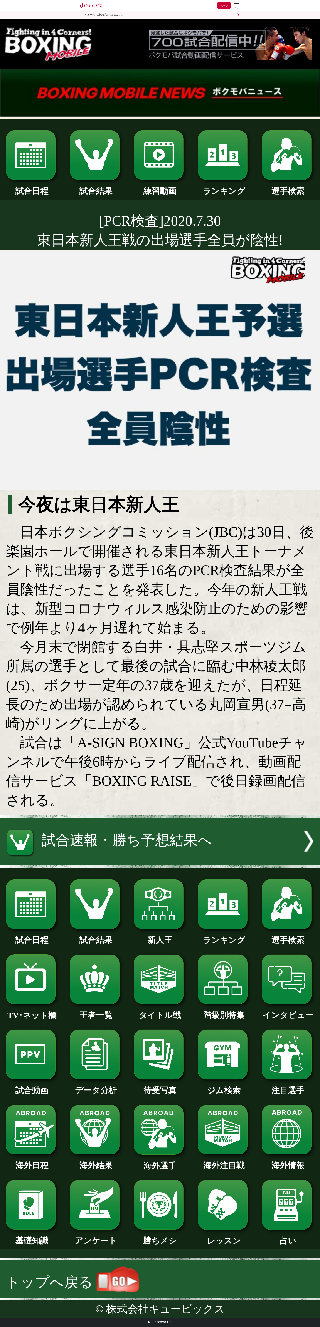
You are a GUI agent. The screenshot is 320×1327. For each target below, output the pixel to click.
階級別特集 (224, 1015)
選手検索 (288, 190)
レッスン (224, 1240)
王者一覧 (96, 1015)
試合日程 (32, 190)
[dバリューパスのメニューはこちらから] (236, 6)
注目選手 (288, 1090)
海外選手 (160, 1165)
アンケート (96, 1240)
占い (288, 1240)
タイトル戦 (160, 1015)
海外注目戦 (224, 1165)
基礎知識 (32, 1240)
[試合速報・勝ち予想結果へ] (160, 860)
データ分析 (96, 1090)
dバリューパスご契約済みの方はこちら (102, 14)
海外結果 (96, 1165)
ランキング (224, 190)
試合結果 (96, 190)
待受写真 (160, 1090)
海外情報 (288, 1165)
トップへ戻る (51, 1282)
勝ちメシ (160, 1240)
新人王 (160, 940)
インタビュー (288, 1015)
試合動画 (32, 1090)
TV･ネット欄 (32, 1015)
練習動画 (160, 190)
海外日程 (32, 1165)
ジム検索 (224, 1090)
